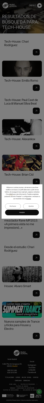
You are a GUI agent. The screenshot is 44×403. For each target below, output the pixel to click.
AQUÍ (10, 194)
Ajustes (28, 199)
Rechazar (13, 206)
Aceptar (22, 212)
